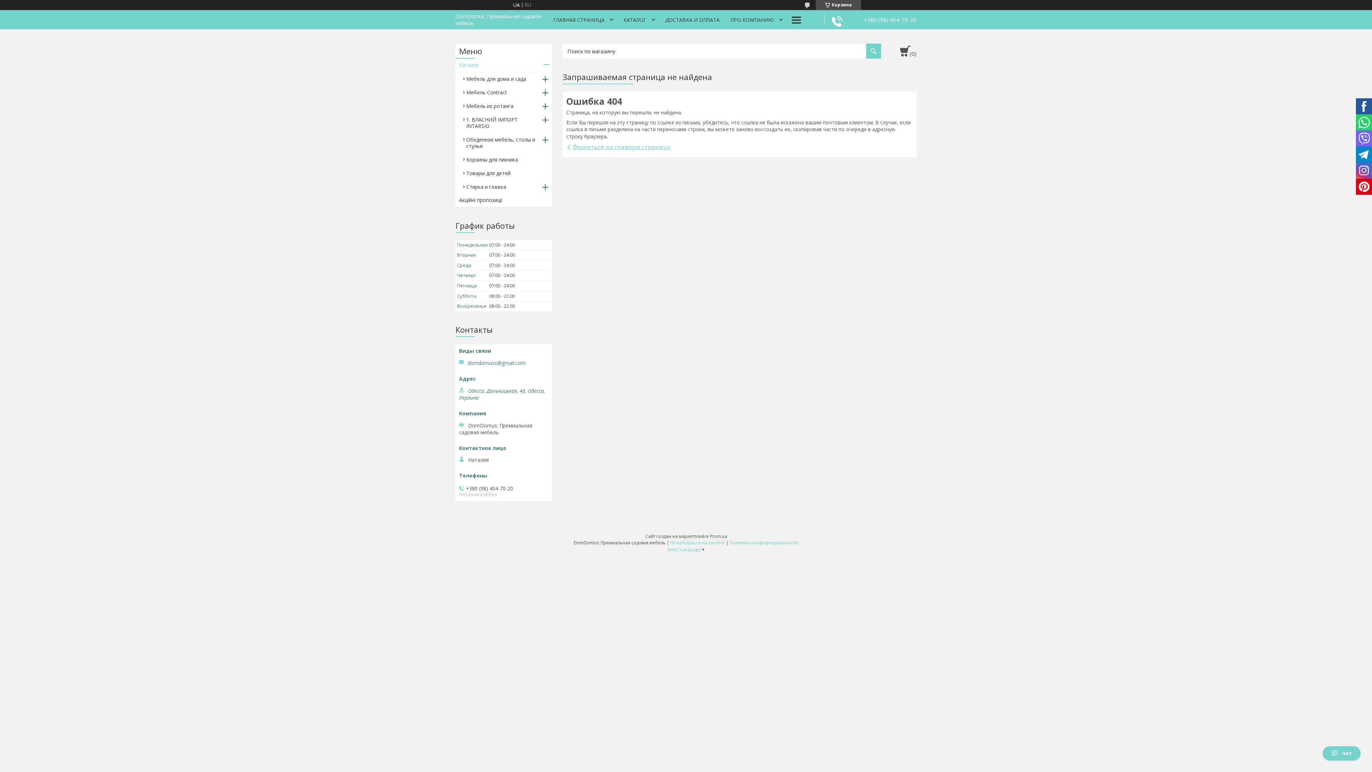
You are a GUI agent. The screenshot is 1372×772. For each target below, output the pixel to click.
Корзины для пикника (492, 159)
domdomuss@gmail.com (497, 363)
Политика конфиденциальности (764, 543)
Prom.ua (718, 536)
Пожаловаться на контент (697, 543)
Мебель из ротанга (489, 106)
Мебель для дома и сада (496, 78)
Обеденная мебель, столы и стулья (500, 142)
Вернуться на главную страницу (622, 147)
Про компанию (752, 19)
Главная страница (579, 19)
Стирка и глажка (486, 186)
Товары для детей (488, 173)
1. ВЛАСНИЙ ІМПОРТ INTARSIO (492, 122)
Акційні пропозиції (481, 200)
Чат (1347, 753)
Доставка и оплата (692, 19)
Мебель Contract (486, 92)
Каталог (634, 19)
